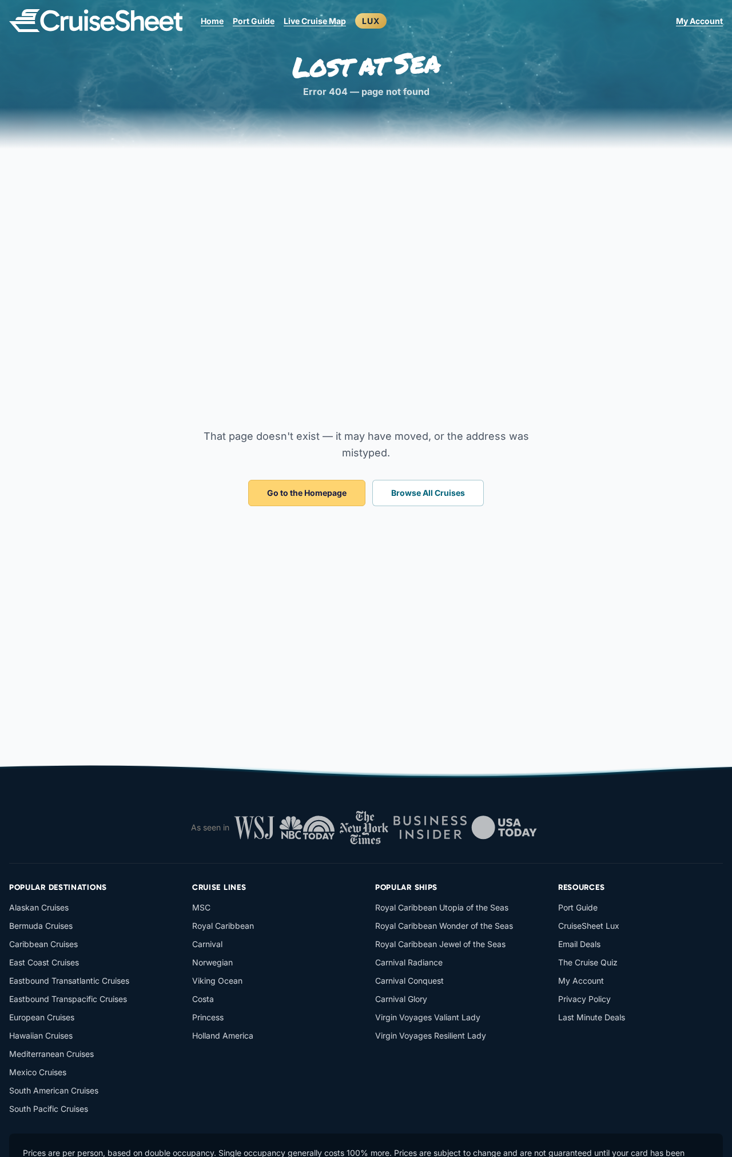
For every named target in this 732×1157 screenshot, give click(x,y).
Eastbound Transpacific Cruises (68, 999)
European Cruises (41, 1017)
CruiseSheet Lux (588, 926)
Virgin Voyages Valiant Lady (427, 1017)
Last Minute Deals (591, 1017)
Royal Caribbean (223, 926)
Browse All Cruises (428, 493)
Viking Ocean (217, 980)
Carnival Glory (401, 999)
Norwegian (212, 962)
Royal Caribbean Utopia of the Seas (441, 907)
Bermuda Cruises (41, 926)
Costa (203, 999)
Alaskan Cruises (39, 907)
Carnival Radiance (409, 962)
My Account (699, 21)
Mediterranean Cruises (51, 1054)
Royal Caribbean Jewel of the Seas (440, 944)
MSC (201, 907)
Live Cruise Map (315, 21)
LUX (371, 21)
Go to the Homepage (307, 493)
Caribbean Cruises (43, 944)
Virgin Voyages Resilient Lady (430, 1035)
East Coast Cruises (44, 962)
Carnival (207, 944)
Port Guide (253, 21)
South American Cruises (53, 1090)
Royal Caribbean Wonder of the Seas (444, 926)
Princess (208, 1017)
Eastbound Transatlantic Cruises (69, 980)
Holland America (222, 1035)
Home (212, 21)
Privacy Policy (584, 999)
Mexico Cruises (37, 1072)
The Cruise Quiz (588, 962)
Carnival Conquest (409, 980)
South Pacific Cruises (48, 1109)
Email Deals (579, 944)
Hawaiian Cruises (41, 1035)
